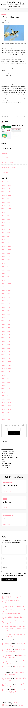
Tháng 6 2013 (5, 263)
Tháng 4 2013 (5, 270)
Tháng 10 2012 (6, 290)
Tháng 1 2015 (5, 219)
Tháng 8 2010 (5, 375)
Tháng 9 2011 (5, 331)
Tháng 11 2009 (6, 406)
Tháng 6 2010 (5, 382)
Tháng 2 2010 (5, 396)
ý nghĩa (3, 14)
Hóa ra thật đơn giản (10, 485)
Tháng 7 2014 (5, 229)
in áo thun (8, 649)
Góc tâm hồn (14, 2)
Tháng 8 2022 (5, 182)
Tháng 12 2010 (6, 362)
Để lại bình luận (5, 22)
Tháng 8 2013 (5, 256)
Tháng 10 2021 (6, 185)
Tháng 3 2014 (5, 239)
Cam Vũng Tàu (5, 466)
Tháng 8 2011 (5, 334)
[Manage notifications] (3, 705)
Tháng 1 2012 (5, 317)
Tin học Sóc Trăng (6, 455)
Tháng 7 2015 (5, 212)
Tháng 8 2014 (5, 226)
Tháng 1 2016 (5, 205)
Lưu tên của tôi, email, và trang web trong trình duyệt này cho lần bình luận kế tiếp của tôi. (13, 574)
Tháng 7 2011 (5, 338)
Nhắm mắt (4, 172)
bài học (5, 482)
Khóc (4, 518)
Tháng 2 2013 (5, 277)
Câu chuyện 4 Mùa (6, 153)
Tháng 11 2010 (6, 365)
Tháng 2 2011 (5, 355)
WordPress (20, 705)
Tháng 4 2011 (5, 348)
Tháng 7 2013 (5, 260)
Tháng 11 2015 (6, 209)
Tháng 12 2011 (6, 321)
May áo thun (8, 655)
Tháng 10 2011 (6, 328)
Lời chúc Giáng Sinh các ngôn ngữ (15, 610)
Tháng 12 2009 (6, 402)
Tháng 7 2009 (5, 419)
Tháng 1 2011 (5, 358)
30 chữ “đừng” (7, 502)
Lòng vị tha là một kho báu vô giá (14, 606)
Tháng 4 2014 (5, 236)
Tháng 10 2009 (6, 409)
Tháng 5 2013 (5, 267)
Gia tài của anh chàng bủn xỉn (13, 613)
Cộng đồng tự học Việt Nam (9, 457)
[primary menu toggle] (1, 4)
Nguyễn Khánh (9, 661)
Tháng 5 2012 (5, 307)
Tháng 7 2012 (5, 300)
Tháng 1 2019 (5, 199)
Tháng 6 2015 (5, 216)
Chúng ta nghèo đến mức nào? (10, 167)
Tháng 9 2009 (5, 413)
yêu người (10, 515)
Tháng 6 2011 (5, 341)
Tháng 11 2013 (6, 250)
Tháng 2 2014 (5, 243)
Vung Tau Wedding (7, 453)
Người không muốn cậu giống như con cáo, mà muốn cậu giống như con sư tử (15, 629)
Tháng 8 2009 (5, 416)
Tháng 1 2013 (5, 280)
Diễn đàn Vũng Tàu (7, 449)
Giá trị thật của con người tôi (13, 597)
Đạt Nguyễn (8, 643)
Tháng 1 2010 (5, 399)
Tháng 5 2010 (5, 385)
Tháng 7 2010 (5, 379)
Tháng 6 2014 (5, 233)
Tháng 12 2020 (6, 192)
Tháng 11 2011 (6, 324)
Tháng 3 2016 (5, 202)
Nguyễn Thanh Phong (8, 20)
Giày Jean (4, 459)
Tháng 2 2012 (5, 314)
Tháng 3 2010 (5, 392)
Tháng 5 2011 (5, 345)
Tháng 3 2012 (5, 311)
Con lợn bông (5, 158)
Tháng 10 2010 (6, 368)
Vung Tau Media (6, 468)
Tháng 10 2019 (6, 195)
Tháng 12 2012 (6, 284)
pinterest (4, 461)
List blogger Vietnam (7, 451)
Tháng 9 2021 (5, 188)
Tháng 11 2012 (6, 287)
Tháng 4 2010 (5, 389)
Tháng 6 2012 (5, 304)
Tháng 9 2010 (5, 372)
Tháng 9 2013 (5, 253)
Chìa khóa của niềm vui (8, 163)
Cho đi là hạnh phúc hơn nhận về (14, 617)
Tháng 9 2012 (5, 294)
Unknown (7, 666)
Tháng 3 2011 (5, 351)
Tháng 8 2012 (5, 297)
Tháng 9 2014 (5, 222)
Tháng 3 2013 (5, 273)
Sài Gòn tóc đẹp (6, 464)
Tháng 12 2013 (6, 246)
